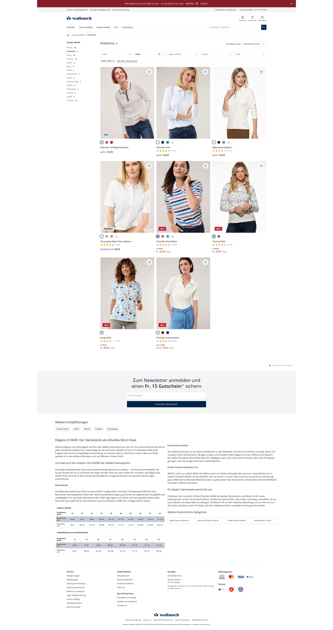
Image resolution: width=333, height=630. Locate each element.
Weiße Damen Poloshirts (179, 520)
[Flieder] (218, 236)
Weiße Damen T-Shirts (262, 520)
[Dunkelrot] (111, 142)
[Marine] (162, 142)
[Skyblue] (106, 236)
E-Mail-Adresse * (135, 395)
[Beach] (101, 332)
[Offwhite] (101, 142)
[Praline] (106, 142)
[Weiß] (157, 142)
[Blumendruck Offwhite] (213, 236)
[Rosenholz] (162, 236)
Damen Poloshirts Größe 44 (208, 520)
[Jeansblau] (167, 236)
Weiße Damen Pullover (237, 520)
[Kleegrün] (167, 142)
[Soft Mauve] (223, 142)
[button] (254, 44)
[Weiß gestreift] (157, 236)
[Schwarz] (218, 142)
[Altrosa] (111, 236)
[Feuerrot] (162, 332)
